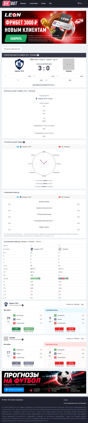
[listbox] (81, 3)
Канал (43, 3)
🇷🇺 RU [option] (80, 3)
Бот (50, 3)
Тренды (23, 3)
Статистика (34, 3)
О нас (65, 400)
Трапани (67, 147)
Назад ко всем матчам (12, 49)
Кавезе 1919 (26, 147)
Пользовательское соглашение (75, 403)
